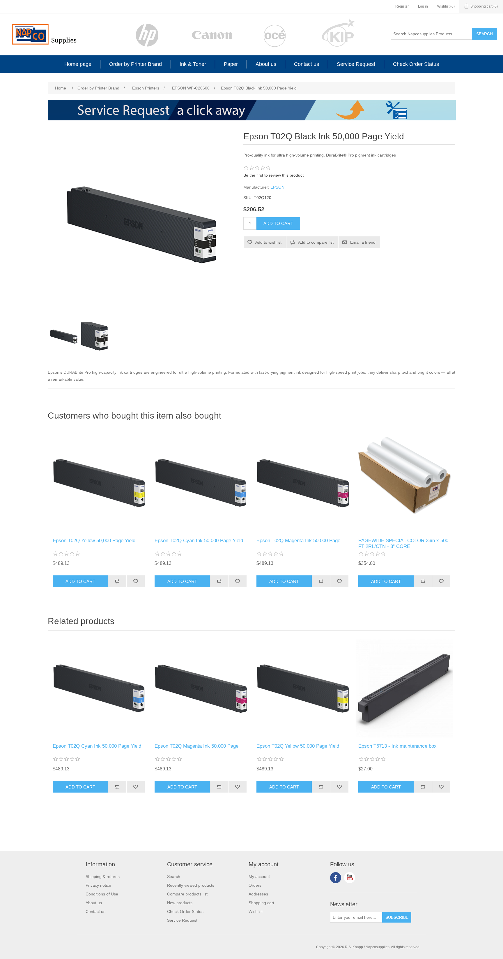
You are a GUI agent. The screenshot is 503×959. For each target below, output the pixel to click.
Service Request (356, 64)
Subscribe (396, 917)
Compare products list (187, 894)
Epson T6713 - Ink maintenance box (397, 746)
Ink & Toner (193, 64)
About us (266, 64)
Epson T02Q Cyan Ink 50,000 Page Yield (199, 540)
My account (259, 876)
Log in (423, 6)
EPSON (277, 187)
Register (402, 6)
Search (484, 33)
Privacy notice (98, 885)
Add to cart (278, 223)
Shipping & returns (103, 876)
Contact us (306, 64)
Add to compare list (316, 242)
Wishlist (256, 911)
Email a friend (363, 242)
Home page (77, 64)
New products (179, 902)
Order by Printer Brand (135, 64)
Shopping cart (261, 902)
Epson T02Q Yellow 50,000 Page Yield (94, 540)
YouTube (349, 877)
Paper (231, 64)
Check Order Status (416, 64)
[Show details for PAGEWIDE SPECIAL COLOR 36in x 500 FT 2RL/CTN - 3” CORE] (404, 483)
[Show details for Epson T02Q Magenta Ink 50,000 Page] (302, 483)
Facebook (335, 877)
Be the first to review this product (273, 175)
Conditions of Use (102, 894)
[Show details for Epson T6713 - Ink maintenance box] (404, 688)
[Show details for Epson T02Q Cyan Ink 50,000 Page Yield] (200, 483)
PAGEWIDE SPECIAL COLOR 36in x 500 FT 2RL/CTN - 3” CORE (403, 543)
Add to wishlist (268, 242)
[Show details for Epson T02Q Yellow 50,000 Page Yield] (99, 483)
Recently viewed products (190, 885)
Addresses (258, 894)
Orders (255, 885)
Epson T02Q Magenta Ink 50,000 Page (298, 540)
